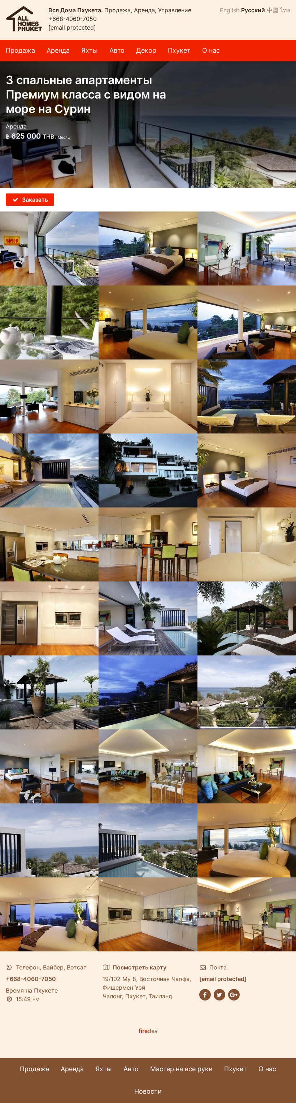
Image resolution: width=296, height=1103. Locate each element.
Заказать (35, 199)
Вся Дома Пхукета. (76, 10)
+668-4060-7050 (72, 18)
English (229, 10)
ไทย (285, 10)
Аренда (58, 50)
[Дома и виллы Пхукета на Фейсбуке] (205, 994)
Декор (146, 50)
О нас (211, 50)
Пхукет (179, 50)
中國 (272, 10)
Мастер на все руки (181, 1069)
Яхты (89, 50)
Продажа (20, 50)
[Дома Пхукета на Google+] (234, 994)
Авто (117, 50)
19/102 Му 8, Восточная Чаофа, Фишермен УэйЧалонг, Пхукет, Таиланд (147, 982)
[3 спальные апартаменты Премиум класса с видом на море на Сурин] (49, 248)
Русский (253, 10)
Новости (148, 1091)
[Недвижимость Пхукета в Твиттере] (219, 994)
